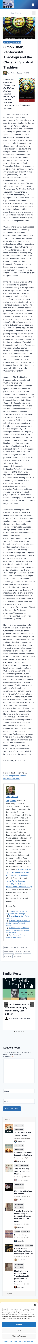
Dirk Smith (20, 1227)
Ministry (17, 1231)
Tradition (17, 956)
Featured (24, 947)
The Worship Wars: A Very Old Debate (22, 1134)
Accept (19, 1324)
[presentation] (19, 989)
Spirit (16, 1165)
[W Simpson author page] (6, 1018)
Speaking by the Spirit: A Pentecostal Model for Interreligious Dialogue (18, 872)
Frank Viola (21, 1200)
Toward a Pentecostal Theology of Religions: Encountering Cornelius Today (19, 884)
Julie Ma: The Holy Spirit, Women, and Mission (22, 1171)
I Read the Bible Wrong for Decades (23, 1192)
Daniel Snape (21, 1161)
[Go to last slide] (6, 1004)
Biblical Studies (19, 1184)
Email (7, 1101)
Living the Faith (19, 1126)
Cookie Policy (8, 1341)
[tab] (14, 1031)
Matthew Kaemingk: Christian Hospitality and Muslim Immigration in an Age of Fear (19, 930)
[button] (35, 1305)
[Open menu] (33, 4)
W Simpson (13, 1018)
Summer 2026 (19, 1129)
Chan (6, 947)
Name (7, 1091)
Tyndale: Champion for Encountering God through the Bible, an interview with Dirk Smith (23, 1216)
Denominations (20, 1235)
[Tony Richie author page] (5, 73)
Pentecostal (8, 952)
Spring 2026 (29, 1245)
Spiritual (27, 952)
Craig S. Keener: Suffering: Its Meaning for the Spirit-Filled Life (23, 1251)
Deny (19, 1330)
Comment (8, 1057)
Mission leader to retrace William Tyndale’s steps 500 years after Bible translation (22, 1276)
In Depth (7, 42)
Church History (19, 1204)
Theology (8, 956)
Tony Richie (11, 73)
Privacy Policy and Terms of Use (23, 1341)
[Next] (32, 1004)
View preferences (19, 1336)
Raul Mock (20, 1287)
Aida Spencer (21, 1260)
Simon (18, 952)
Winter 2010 (16, 42)
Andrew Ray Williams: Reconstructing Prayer (23, 1153)
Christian (15, 947)
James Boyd (21, 1141)
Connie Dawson (22, 1180)
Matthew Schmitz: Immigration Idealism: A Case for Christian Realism (18, 923)
